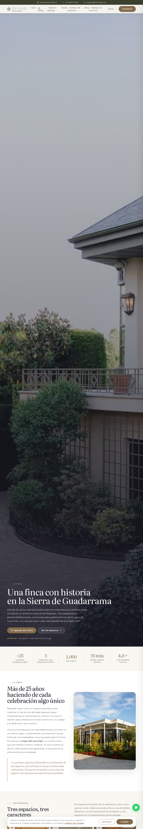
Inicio (33, 8)
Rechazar (107, 822)
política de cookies (74, 823)
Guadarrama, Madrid (48, 2)
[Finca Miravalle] (17, 9)
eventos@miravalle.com (96, 2)
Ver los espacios (50, 630)
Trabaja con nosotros (95, 9)
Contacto (127, 9)
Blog (86, 8)
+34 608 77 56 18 (71, 2)
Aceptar (125, 822)
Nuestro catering (51, 9)
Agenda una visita (23, 630)
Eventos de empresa (74, 9)
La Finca (40, 9)
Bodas (64, 8)
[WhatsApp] (136, 807)
